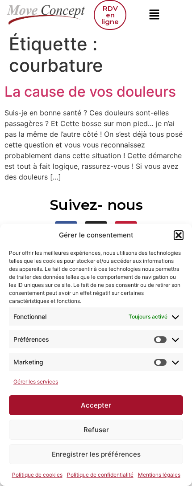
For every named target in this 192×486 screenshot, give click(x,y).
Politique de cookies (37, 474)
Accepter (96, 405)
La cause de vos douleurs (90, 91)
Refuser (96, 429)
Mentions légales (159, 474)
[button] (178, 235)
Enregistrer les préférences (96, 454)
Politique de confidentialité (100, 474)
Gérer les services (35, 381)
